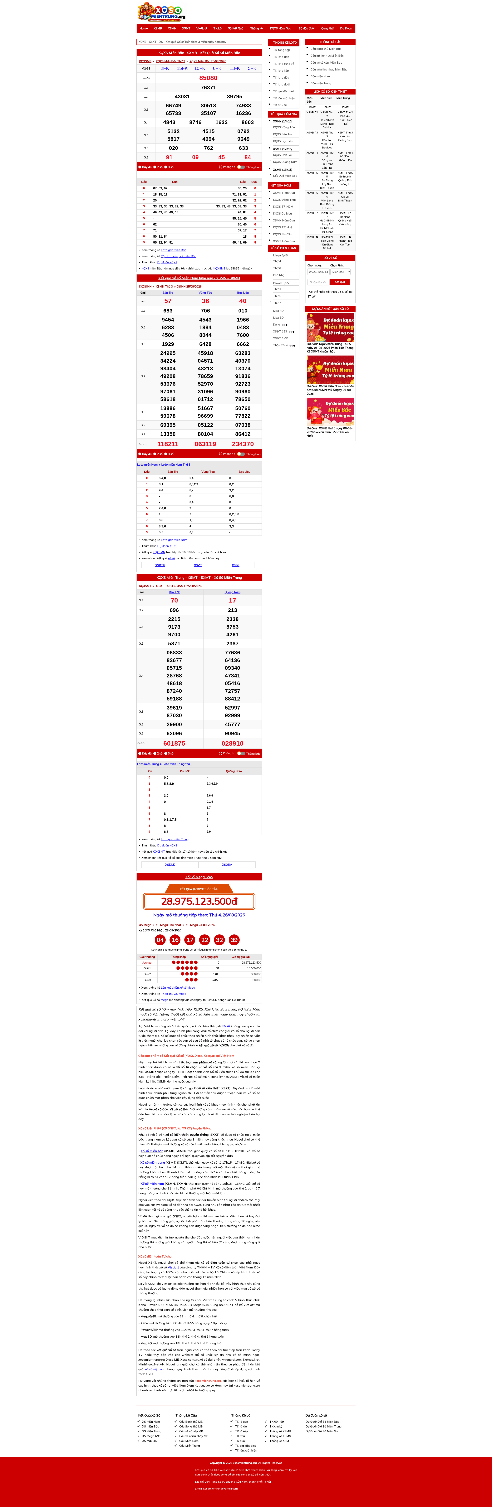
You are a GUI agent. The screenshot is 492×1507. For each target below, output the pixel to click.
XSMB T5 (312, 172)
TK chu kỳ (275, 1426)
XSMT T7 (345, 213)
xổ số (171, 558)
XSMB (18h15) (283, 170)
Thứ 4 (277, 261)
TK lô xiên (241, 1426)
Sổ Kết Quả (235, 28)
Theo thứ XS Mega (173, 994)
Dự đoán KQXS (167, 262)
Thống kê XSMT (280, 1441)
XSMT (186, 28)
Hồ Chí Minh (327, 119)
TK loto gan (281, 57)
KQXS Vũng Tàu (284, 127)
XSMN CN (327, 237)
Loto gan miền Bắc (173, 250)
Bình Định (345, 176)
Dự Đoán (346, 28)
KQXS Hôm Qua (280, 28)
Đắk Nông (345, 224)
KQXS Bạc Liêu (283, 141)
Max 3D (278, 317)
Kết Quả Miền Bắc (285, 175)
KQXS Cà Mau (282, 213)
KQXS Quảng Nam (285, 162)
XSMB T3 (312, 132)
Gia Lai (345, 196)
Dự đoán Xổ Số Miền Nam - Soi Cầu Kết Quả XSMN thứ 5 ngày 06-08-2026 (330, 389)
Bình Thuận (327, 187)
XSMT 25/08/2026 (189, 586)
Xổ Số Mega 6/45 (199, 877)
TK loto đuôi (281, 84)
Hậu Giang (327, 231)
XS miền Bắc (150, 1426)
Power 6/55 (281, 283)
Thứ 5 (277, 296)
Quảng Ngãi (345, 220)
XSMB (158, 28)
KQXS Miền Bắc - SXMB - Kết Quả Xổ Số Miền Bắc (199, 53)
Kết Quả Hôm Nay (283, 114)
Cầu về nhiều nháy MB (193, 1436)
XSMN (172, 28)
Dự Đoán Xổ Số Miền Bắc (322, 1421)
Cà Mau (327, 127)
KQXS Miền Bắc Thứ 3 (170, 61)
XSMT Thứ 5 (345, 172)
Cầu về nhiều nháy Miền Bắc (329, 69)
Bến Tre (168, 292)
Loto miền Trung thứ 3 (177, 764)
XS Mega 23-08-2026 (200, 925)
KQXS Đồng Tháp (285, 199)
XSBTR (160, 565)
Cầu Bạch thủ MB (191, 1421)
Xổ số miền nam (152, 1183)
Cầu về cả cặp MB (191, 1431)
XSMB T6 (312, 192)
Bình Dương (327, 204)
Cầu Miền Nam (189, 1441)
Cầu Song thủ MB (191, 1426)
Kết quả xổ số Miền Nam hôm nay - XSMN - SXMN (199, 278)
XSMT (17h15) (283, 149)
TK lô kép (241, 1431)
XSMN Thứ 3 (164, 286)
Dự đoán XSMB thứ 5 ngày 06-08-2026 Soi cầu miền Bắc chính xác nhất (329, 432)
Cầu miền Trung (321, 83)
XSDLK (170, 864)
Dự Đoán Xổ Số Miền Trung (324, 1426)
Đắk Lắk (174, 592)
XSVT (198, 565)
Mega (164, 1000)
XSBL (235, 565)
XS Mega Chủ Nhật (168, 925)
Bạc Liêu (243, 292)
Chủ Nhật (279, 275)
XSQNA (227, 864)
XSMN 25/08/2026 (189, 286)
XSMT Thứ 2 (345, 112)
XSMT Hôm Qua (284, 241)
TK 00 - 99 (280, 105)
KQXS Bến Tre (282, 134)
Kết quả (340, 281)
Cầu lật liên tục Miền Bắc (327, 55)
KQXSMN (145, 286)
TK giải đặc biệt (283, 91)
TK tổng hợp (281, 50)
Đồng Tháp (327, 123)
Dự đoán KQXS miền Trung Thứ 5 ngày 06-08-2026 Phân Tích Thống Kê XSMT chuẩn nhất (330, 347)
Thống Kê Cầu (330, 42)
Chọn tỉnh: (337, 265)
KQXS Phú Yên (282, 234)
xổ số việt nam (155, 1369)
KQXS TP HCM (283, 206)
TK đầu (240, 1436)
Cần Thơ (327, 167)
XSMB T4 (312, 152)
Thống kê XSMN (280, 1436)
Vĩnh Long (327, 200)
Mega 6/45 (280, 255)
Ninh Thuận (345, 200)
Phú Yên (345, 116)
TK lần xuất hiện (284, 98)
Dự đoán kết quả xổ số (330, 309)
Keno (277, 324)
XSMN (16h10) (283, 121)
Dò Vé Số (330, 258)
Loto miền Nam (147, 464)
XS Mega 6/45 (151, 1436)
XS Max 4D (149, 1441)
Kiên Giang (327, 244)
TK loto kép (281, 70)
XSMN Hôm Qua (284, 220)
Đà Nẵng (345, 156)
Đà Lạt (327, 248)
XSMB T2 (312, 112)
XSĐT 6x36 (280, 338)
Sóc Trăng (327, 163)
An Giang (327, 180)
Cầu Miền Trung (189, 1445)
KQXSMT (145, 586)
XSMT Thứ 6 (345, 192)
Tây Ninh (327, 184)
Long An (327, 224)
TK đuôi (240, 1441)
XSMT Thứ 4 (345, 152)
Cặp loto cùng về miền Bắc (178, 256)
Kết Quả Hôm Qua (280, 186)
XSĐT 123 (280, 331)
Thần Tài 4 (280, 345)
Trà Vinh (327, 208)
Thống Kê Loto (285, 42)
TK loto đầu (281, 77)
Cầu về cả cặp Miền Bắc (326, 62)
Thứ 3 (277, 289)
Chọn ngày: (315, 265)
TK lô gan (241, 1421)
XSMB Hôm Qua (284, 193)
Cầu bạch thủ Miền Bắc (326, 49)
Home (144, 28)
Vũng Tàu (205, 292)
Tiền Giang (327, 240)
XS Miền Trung (151, 1431)
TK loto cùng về (283, 63)
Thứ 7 (277, 303)
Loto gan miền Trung (175, 839)
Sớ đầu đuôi (306, 28)
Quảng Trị (345, 184)
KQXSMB (145, 61)
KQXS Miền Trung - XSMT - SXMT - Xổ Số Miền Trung (199, 577)
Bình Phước (327, 228)
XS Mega (145, 925)
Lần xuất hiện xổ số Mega (178, 987)
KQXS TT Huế (282, 227)
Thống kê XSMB (280, 1431)
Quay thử (327, 28)
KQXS (145, 268)
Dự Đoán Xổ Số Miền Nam (323, 1431)
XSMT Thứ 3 (164, 586)
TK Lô (217, 28)
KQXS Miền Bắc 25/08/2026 (207, 61)
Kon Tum (345, 244)
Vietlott (201, 28)
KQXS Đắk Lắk (282, 155)
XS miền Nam (151, 1421)
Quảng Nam (232, 592)
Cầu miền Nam (320, 76)
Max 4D (278, 311)
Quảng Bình (345, 180)
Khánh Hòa (345, 160)
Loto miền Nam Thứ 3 (175, 464)
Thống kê (256, 28)
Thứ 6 (277, 268)
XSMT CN (345, 237)
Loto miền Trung (148, 764)
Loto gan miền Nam (174, 540)
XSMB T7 (312, 213)
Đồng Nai (327, 160)
